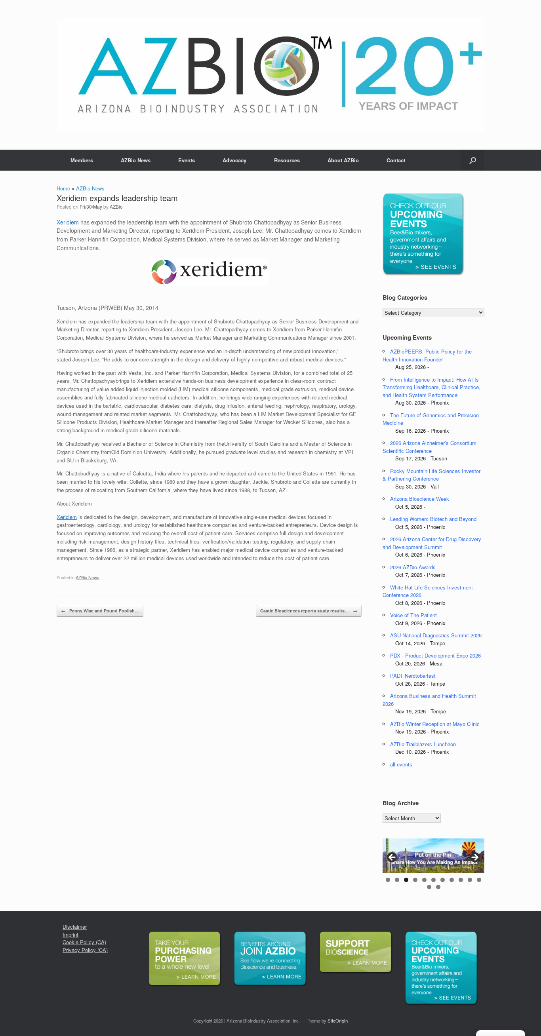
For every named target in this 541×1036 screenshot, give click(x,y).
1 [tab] (388, 880)
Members (81, 160)
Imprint (70, 934)
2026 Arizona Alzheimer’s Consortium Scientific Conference (429, 446)
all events (401, 764)
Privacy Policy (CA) (85, 950)
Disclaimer (75, 926)
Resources (287, 160)
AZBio (116, 206)
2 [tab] (397, 880)
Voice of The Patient (413, 615)
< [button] (392, 858)
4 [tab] (415, 880)
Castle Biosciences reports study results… (308, 611)
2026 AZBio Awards (413, 567)
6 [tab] (433, 880)
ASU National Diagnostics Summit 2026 (436, 635)
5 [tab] (424, 880)
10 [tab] (470, 880)
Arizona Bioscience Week (419, 498)
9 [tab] (461, 880)
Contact (396, 160)
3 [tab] (406, 880)
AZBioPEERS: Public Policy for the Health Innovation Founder (427, 355)
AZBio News (135, 160)
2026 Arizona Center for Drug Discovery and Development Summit (432, 543)
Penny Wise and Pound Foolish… (100, 611)
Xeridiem (68, 222)
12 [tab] (429, 887)
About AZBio (343, 160)
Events (186, 160)
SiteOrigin (338, 1020)
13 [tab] (438, 887)
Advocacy (234, 160)
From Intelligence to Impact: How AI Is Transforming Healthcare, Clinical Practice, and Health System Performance (431, 387)
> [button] (474, 858)
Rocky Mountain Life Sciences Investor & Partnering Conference (431, 475)
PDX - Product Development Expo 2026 (435, 655)
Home (63, 188)
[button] (472, 160)
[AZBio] (270, 75)
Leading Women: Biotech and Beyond (433, 519)
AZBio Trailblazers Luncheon (423, 744)
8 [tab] (452, 880)
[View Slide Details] (433, 855)
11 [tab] (479, 880)
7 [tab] (442, 880)
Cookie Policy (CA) (84, 942)
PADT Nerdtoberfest (413, 675)
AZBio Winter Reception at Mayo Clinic (435, 724)
